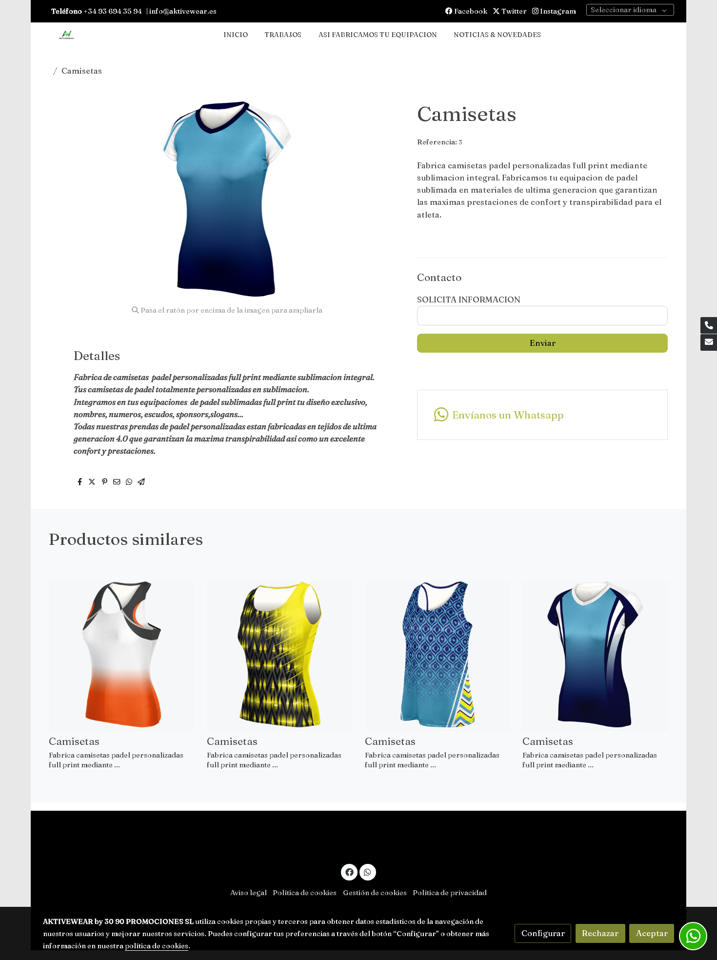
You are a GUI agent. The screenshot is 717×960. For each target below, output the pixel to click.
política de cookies (156, 945)
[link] (66, 35)
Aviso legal (248, 892)
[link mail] (708, 342)
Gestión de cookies (375, 892)
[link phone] (708, 325)
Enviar (543, 343)
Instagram (557, 11)
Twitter (513, 11)
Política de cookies (305, 892)
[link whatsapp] (368, 871)
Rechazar (600, 933)
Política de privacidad (450, 892)
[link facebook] (349, 871)
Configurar (543, 933)
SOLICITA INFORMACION (468, 299)
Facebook (470, 11)
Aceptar (652, 933)
